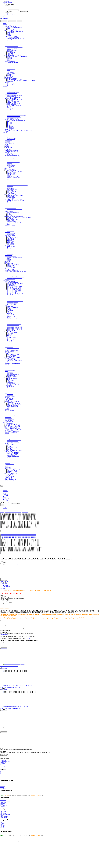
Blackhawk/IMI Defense (11, 172)
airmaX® (7, 466)
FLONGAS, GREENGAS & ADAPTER (13, 426)
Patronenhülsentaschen (11, 221)
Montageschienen (10, 340)
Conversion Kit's (8, 362)
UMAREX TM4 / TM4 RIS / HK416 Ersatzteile (16, 295)
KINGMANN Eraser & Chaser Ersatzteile (15, 301)
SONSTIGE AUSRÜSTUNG (10, 208)
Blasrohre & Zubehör (9, 76)
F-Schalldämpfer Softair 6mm (12, 323)
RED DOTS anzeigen (11, 153)
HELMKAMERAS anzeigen (12, 237)
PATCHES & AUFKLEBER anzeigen (14, 257)
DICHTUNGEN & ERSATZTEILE (12, 431)
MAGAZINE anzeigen (11, 316)
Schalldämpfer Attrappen (11, 50)
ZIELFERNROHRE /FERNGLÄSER (12, 155)
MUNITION (5, 86)
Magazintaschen (10, 218)
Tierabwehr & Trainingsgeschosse (13, 97)
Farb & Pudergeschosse (11, 96)
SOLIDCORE (7, 463)
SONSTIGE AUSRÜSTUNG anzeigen (14, 209)
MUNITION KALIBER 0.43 (10, 88)
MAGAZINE (7, 315)
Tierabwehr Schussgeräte (9, 135)
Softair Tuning (10, 54)
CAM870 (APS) (8, 436)
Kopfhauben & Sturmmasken (12, 376)
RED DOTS (7, 152)
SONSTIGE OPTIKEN (9, 159)
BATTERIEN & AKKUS (10, 161)
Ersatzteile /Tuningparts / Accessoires (14, 440)
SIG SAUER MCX (8, 478)
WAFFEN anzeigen (8, 25)
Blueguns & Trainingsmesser (10, 134)
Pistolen (8, 33)
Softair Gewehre (10, 49)
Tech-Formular (3, 771)
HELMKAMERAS (8, 236)
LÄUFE (6, 305)
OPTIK (4, 148)
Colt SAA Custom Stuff (9, 399)
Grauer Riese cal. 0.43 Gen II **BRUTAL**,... (9, 666)
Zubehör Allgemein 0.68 (9, 365)
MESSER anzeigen (11, 69)
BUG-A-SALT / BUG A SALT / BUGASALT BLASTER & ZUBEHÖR (21, 80)
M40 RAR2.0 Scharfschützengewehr (12, 401)
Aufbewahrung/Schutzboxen (10, 273)
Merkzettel (5, 15)
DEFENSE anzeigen (9, 133)
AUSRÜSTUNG (6, 168)
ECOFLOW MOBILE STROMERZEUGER (15, 277)
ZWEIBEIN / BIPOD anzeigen (13, 348)
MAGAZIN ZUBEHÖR (9, 351)
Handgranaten (10, 40)
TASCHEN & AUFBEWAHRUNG (12, 432)
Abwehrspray (7, 141)
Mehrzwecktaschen (10, 220)
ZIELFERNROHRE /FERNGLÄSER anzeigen (16, 156)
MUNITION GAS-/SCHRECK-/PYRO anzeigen (16, 115)
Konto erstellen (10, 13)
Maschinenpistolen (10, 32)
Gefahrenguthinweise (4, 765)
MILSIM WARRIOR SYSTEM (13, 180)
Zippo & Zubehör (10, 193)
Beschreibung (5, 585)
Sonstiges (7, 146)
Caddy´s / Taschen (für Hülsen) (13, 439)
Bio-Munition (9, 110)
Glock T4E (7, 400)
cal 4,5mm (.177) (10, 122)
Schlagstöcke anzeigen (11, 138)
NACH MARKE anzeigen (10, 435)
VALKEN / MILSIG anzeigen (13, 452)
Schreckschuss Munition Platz (12, 118)
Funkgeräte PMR (10, 196)
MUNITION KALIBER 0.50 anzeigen (14, 95)
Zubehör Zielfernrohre (11, 157)
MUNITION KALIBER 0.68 (10, 98)
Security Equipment (8, 140)
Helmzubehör (9, 215)
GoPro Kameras (10, 240)
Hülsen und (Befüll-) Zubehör (12, 441)
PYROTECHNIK (8, 129)
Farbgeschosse (10, 91)
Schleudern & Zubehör (9, 77)
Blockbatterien (10, 164)
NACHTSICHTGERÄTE (10, 158)
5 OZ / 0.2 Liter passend (11, 355)
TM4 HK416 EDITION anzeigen (13, 411)
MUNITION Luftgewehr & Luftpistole (12, 119)
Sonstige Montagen (10, 341)
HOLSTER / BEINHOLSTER (11, 170)
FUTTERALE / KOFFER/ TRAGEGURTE (13, 199)
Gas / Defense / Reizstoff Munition (13, 116)
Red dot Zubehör (10, 154)
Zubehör (9, 35)
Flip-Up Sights (10, 361)
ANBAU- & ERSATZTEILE (12, 454)
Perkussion (7, 82)
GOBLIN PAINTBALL (9, 474)
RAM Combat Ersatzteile (12, 300)
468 (8, 311)
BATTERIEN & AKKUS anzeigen (13, 162)
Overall (8, 379)
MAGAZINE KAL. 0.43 (12, 318)
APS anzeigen (10, 459)
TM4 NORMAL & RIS (9, 402)
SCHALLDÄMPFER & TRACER (11, 320)
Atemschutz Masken (11, 178)
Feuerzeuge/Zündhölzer (11, 191)
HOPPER (7, 364)
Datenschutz (2, 763)
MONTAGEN (7, 336)
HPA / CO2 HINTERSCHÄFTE (11, 427)
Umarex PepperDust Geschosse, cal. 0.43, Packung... (10, 644)
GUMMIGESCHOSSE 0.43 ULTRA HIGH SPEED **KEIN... (12, 687)
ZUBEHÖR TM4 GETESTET (11, 346)
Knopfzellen (9, 163)
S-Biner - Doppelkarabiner (12, 210)
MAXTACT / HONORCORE (10, 468)
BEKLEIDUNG (6, 497)
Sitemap (1, 764)
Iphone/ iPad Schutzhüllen (10, 269)
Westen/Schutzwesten (11, 382)
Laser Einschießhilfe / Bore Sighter (11, 151)
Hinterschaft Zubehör (11, 356)
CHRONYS (7, 232)
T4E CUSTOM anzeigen (9, 398)
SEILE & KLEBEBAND (10, 267)
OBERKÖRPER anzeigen (12, 378)
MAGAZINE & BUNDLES (12, 471)
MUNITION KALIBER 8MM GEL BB (12, 103)
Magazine (9, 59)
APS (6, 458)
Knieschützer (9, 387)
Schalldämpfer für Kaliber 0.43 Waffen (14, 327)
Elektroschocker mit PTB (9, 143)
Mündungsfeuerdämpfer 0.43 (12, 405)
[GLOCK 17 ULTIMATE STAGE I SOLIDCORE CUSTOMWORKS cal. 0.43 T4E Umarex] (18, 530)
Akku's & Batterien (10, 198)
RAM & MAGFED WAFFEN (10, 26)
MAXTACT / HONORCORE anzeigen (14, 469)
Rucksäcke (9, 223)
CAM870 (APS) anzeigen (12, 437)
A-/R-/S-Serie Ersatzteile (11, 304)
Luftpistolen (9, 57)
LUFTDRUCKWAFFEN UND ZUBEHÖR (13, 55)
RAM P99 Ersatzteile (11, 297)
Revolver (9, 34)
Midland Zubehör (10, 241)
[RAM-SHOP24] (4, 18)
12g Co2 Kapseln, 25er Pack (5, 729)
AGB (7, 837)
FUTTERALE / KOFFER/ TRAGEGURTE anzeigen (17, 200)
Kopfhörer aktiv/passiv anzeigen (13, 264)
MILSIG (9, 308)
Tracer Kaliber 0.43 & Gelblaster (13, 325)
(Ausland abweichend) (15, 564)
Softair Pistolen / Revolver (12, 48)
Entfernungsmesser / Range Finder (11, 150)
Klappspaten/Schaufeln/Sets (10, 268)
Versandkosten (30, 838)
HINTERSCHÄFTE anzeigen (13, 354)
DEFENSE (5, 132)
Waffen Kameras (10, 238)
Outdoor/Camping (8, 274)
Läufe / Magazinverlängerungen (13, 442)
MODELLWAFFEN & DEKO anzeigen (14, 79)
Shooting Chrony (10, 234)
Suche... (18, 503)
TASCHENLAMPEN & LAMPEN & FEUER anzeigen (17, 185)
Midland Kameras (10, 239)
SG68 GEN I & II (8, 420)
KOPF (6, 371)
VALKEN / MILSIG (9, 451)
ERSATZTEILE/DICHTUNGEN (11, 282)
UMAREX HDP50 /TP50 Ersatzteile (14, 289)
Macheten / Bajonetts (11, 73)
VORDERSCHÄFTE (9, 352)
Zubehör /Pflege (10, 60)
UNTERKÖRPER (8, 385)
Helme (8, 213)
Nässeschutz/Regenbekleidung (13, 384)
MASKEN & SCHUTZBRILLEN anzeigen (15, 177)
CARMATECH (10, 313)
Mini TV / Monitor (10, 243)
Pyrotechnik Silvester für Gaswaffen (14, 117)
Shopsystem (2, 840)
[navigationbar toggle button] (3, 21)
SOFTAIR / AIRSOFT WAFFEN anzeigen (15, 47)
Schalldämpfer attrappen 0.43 (12, 406)
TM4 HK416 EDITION (9, 410)
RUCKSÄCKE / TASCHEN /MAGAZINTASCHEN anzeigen (19, 217)
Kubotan (6, 144)
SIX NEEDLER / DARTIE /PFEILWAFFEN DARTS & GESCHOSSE (18, 130)
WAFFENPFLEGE (8, 245)
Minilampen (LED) (10, 190)
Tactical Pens (9, 71)
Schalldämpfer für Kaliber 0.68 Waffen (14, 329)
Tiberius (8, 317)
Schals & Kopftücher (11, 375)
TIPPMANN (9, 309)
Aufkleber (9, 259)
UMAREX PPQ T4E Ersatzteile (13, 294)
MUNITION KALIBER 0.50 (10, 94)
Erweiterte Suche (7, 504)
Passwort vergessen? (11, 14)
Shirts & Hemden (10, 380)
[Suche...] (14, 503)
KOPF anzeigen (10, 372)
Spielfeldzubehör (8, 249)
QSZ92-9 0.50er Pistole (9, 464)
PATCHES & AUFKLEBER (10, 256)
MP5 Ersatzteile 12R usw (12, 303)
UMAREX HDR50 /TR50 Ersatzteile (14, 290)
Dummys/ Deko (8, 260)
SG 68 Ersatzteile (10, 298)
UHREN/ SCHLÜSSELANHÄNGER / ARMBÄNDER (15, 271)
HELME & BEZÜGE (9, 211)
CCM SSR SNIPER (9, 477)
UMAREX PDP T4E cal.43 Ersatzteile (14, 286)
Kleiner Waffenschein (4, 776)
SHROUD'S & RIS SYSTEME (13, 456)
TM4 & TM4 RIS (10, 314)
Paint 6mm (9, 112)
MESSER (7, 68)
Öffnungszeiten (3, 788)
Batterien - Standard (11, 165)
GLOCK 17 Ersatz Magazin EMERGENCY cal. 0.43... (10, 708)
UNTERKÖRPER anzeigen (12, 386)
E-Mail (6, 10)
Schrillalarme (7, 142)
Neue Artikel (2, 786)
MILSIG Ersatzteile (11, 285)
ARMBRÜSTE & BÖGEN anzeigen (14, 62)
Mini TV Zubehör (10, 244)
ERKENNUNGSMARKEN (10, 272)
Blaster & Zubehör (10, 81)
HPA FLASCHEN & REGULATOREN (12, 424)
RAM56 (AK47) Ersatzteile (12, 302)
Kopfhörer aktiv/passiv (9, 263)
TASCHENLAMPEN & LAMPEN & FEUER (14, 184)
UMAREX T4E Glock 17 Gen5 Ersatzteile (15, 293)
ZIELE (4, 367)
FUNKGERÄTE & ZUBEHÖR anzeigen (15, 195)
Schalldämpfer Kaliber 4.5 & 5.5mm (14, 324)
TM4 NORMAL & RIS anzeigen (13, 403)
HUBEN (9, 446)
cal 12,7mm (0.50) (10, 127)
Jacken (8, 381)
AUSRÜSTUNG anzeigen (10, 169)
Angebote (2, 787)
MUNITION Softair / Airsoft (10, 104)
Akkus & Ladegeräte (11, 52)
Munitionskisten (10, 205)
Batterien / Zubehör (11, 188)
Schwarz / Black (10, 333)
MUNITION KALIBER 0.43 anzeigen (14, 89)
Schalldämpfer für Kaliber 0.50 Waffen (14, 328)
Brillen (8, 179)
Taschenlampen (10, 186)
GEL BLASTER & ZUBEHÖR (11, 36)
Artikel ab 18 (2, 766)
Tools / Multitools (10, 72)
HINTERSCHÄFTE (9, 353)
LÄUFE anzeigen (10, 306)
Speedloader (9, 111)
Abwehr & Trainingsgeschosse (13, 92)
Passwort (6, 11)
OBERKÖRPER (8, 377)
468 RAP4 (7, 465)
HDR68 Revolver (8, 408)
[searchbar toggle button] (19, 21)
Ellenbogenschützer (11, 383)
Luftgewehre (9, 58)
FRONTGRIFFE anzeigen (12, 332)
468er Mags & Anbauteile (10, 358)
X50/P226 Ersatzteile (11, 296)
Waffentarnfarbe (10, 254)
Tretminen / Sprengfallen (11, 42)
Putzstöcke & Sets (10, 248)
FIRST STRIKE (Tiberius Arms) (11, 473)
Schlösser (9, 203)
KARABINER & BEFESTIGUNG (11, 270)
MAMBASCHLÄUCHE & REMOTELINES (13, 429)
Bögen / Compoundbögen (12, 64)
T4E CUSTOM (6, 397)
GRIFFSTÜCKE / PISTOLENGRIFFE (12, 363)
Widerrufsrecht (3, 760)
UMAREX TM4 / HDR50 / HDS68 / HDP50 (13, 450)
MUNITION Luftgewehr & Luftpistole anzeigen (16, 120)
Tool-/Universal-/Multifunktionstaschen (14, 222)
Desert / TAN (9, 334)
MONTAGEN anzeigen (11, 337)
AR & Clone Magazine (11, 319)
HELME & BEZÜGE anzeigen (13, 212)
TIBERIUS (9, 312)
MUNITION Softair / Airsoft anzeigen (14, 105)
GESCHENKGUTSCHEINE (10, 235)
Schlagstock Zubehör (11, 139)
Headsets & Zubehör (11, 197)
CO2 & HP (5, 422)
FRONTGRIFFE (8, 331)
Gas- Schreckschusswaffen (5, 774)
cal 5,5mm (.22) (10, 123)
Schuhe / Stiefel (10, 395)
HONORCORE (10, 310)
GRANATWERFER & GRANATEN (12, 37)
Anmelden (28, 638)
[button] (7, 2)
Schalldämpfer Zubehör (11, 330)
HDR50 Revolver (8, 418)
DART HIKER (10, 449)
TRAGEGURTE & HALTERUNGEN (12, 357)
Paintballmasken (10, 181)
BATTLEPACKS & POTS (12, 102)
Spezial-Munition (10, 109)
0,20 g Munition (10, 107)
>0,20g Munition (10, 108)
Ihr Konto (2, 783)
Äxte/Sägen (9, 74)
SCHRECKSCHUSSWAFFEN (11, 30)
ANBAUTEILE (6, 280)
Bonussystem (7, 1)
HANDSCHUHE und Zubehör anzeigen (14, 390)
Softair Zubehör (10, 53)
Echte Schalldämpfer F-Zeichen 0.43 (14, 404)
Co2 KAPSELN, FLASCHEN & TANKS (13, 425)
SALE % (4, 23)
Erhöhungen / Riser (11, 338)
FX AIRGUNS (10, 448)
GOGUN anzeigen (10, 444)
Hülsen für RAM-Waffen (12, 93)
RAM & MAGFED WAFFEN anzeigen (14, 27)
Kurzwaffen (9, 201)
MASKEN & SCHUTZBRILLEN (11, 176)
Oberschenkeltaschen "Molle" (12, 219)
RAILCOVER (8, 344)
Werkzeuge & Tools (11, 247)
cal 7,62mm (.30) (10, 125)
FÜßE (6, 393)
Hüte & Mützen (10, 373)
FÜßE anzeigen (10, 394)
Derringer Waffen (10, 84)
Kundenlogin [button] (5, 6)
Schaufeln (9, 75)
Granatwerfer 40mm (11, 39)
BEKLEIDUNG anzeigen (10, 370)
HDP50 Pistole (8, 417)
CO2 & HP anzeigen (9, 423)
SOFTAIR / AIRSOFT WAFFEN (11, 46)
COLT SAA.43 (8, 462)
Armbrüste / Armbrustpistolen (12, 63)
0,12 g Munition (10, 106)
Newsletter (2, 775)
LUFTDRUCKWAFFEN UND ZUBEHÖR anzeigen (17, 56)
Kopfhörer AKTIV (10, 265)
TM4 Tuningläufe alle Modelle (13, 407)
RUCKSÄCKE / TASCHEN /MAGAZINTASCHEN (15, 216)
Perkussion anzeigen (11, 83)
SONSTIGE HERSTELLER (10, 479)
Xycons (23, 840)
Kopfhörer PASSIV (11, 266)
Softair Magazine (10, 51)
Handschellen (7, 145)
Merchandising (8, 261)
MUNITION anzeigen (9, 87)
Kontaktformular (3, 773)
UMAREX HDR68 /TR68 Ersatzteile (14, 291)
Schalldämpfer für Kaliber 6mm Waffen (14, 326)
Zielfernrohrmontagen (11, 339)
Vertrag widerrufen (3, 789)
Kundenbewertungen (6, 586)
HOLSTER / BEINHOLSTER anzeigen (14, 171)
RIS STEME (7, 343)
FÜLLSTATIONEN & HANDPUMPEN (12, 428)
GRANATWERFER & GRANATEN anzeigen (16, 38)
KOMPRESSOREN (9, 430)
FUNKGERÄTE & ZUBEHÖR (11, 194)
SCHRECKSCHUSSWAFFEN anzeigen (15, 31)
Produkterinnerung (4, 648)
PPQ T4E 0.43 (8, 409)
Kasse (1, 785)
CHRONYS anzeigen (11, 233)
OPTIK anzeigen (8, 149)
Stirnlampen (9, 187)
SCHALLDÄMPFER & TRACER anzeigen (15, 321)
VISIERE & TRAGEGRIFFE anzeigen (14, 360)
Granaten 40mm (10, 41)
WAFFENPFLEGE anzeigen (12, 246)
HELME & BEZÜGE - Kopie (13, 374)
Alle (3, 487)
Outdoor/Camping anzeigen (12, 275)
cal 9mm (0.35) (10, 126)
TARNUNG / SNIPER (9, 250)
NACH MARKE (6, 434)
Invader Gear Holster (11, 174)
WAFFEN (5, 24)
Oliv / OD (9, 335)
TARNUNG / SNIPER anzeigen (13, 251)
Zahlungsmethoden (3, 777)
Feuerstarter (9, 192)
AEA (8, 445)
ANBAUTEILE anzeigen (10, 281)
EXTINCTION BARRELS (12, 307)
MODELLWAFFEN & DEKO (11, 78)
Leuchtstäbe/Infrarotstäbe (12, 189)
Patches (8, 258)
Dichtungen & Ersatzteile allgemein (13, 284)
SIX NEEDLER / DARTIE (12, 447)
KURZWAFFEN (10, 29)
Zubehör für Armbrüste (11, 65)
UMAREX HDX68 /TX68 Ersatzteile (14, 292)
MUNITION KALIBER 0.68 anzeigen (14, 99)
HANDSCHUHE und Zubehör (11, 389)
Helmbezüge (9, 214)
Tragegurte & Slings (11, 204)
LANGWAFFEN (10, 28)
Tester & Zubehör (10, 166)
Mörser (8, 43)
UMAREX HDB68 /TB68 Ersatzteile (14, 288)
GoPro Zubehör (10, 242)
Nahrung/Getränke (8, 255)
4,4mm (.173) (9, 121)
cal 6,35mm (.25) (10, 124)
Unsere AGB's (3, 762)
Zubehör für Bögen (10, 66)
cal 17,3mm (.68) (10, 128)
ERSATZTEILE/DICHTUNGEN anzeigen (15, 283)
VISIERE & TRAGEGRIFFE (10, 359)
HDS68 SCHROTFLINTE (10, 419)
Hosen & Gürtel (10, 388)
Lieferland (7, 4)
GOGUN (7, 443)
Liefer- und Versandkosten (5, 761)
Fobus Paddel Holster (11, 173)
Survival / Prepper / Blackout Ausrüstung (14, 278)
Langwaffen (9, 202)
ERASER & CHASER (9, 476)
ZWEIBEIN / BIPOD (9, 347)
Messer (8, 70)
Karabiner (9, 207)
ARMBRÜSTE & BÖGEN (10, 61)
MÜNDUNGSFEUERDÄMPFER (11, 350)
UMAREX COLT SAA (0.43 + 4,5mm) (14, 287)
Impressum (2, 772)
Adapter (8, 349)
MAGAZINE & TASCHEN (12, 453)
